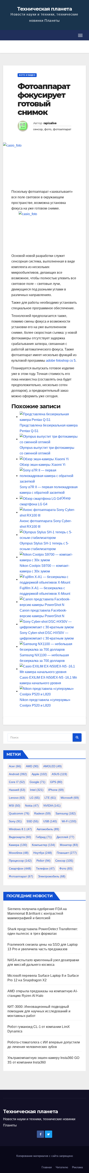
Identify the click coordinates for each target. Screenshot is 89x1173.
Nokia (32, 805)
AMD (32, 766)
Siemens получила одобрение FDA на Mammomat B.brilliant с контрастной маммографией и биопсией (37, 913)
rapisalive (50, 123)
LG (35, 797)
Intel (36, 789)
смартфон (20, 868)
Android (18, 774)
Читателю (62, 1167)
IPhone (56, 789)
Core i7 (17, 782)
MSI (14, 805)
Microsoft (70, 797)
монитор (69, 845)
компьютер (43, 845)
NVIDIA (52, 805)
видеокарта (20, 837)
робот (43, 860)
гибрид (44, 837)
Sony (15, 821)
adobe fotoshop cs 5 (61, 360)
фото (47, 129)
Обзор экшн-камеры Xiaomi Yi (42, 464)
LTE (50, 797)
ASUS (59, 774)
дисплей (65, 837)
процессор (20, 860)
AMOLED (52, 766)
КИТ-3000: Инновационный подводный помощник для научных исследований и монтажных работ (38, 1011)
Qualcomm (19, 813)
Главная (47, 1167)
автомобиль (48, 829)
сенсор (38, 129)
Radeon (42, 813)
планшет (67, 852)
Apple (39, 774)
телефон (45, 868)
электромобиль (51, 876)
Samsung (65, 813)
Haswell (17, 789)
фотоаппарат (62, 129)
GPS (56, 782)
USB (50, 821)
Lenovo (17, 797)
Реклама (77, 1167)
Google (37, 782)
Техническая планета (44, 9)
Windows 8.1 (20, 829)
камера (18, 845)
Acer (15, 766)
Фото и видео (27, 75)
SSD (32, 821)
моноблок (19, 852)
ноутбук (42, 852)
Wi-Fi (69, 821)
